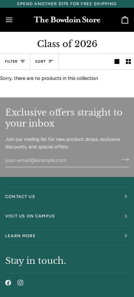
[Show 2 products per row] (128, 61)
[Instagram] (20, 283)
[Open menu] (15, 19)
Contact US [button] (20, 196)
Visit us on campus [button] (30, 216)
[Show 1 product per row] (117, 61)
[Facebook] (8, 283)
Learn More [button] (20, 235)
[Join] (123, 159)
